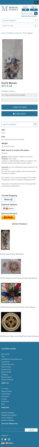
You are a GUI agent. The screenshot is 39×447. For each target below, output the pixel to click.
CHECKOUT (20, 113)
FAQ (2, 356)
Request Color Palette (8, 415)
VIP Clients (5, 396)
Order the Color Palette (29, 16)
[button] (36, 2)
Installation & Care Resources (11, 359)
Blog (3, 404)
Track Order (5, 362)
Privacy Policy (6, 369)
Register (25, 7)
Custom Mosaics (7, 418)
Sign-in (34, 7)
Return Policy (6, 367)
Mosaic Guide (6, 372)
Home (3, 33)
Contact (4, 399)
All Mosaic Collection (14, 33)
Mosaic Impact (6, 377)
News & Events (6, 391)
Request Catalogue (7, 412)
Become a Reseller (7, 420)
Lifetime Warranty (7, 364)
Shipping (4, 374)
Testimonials (5, 394)
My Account (5, 354)
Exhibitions (5, 401)
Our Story (4, 388)
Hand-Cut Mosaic (7, 380)
